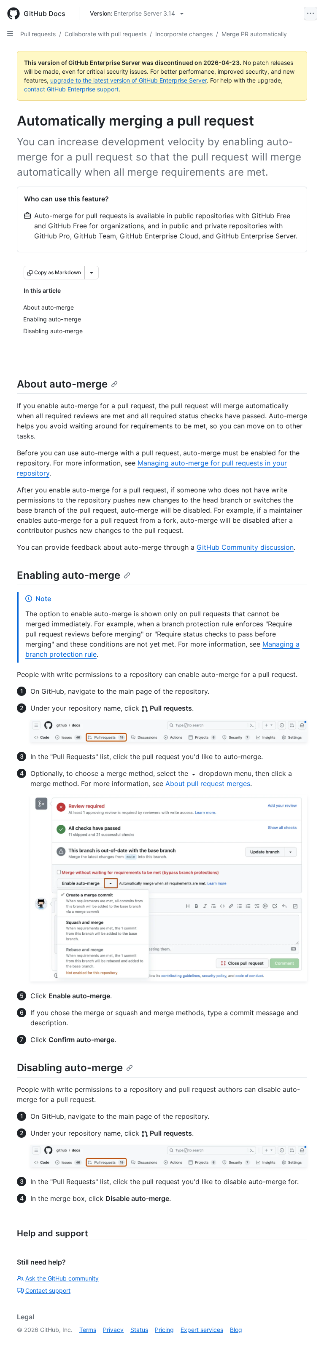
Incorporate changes (184, 33)
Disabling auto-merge (70, 1068)
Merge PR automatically (254, 33)
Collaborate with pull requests (105, 33)
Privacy (113, 1329)
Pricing (164, 1329)
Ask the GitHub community (62, 1278)
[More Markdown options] (91, 272)
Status (139, 1329)
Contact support (47, 1290)
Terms (87, 1329)
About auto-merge (62, 384)
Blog (236, 1329)
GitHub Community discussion (245, 547)
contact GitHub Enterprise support (71, 89)
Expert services (202, 1329)
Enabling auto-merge (68, 575)
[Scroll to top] (305, 1342)
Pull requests (38, 33)
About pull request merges (207, 783)
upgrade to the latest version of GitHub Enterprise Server (128, 80)
